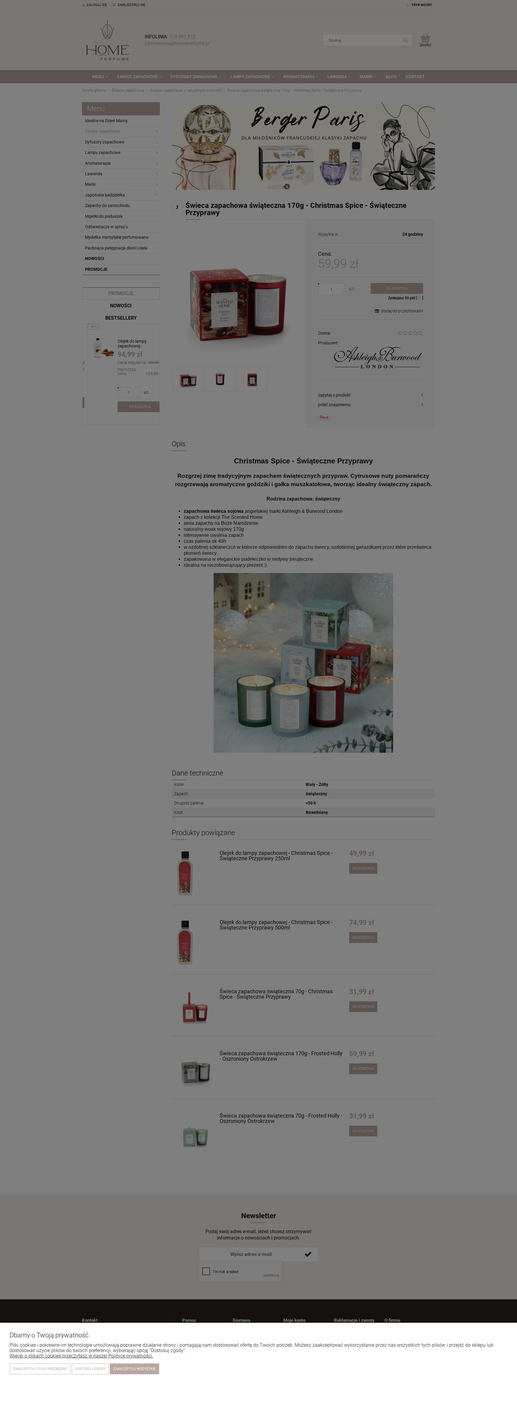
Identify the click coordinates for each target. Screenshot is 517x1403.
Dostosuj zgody (90, 1369)
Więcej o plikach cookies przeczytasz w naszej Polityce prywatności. (81, 1356)
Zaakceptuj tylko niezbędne (40, 1369)
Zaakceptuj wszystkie (134, 1369)
